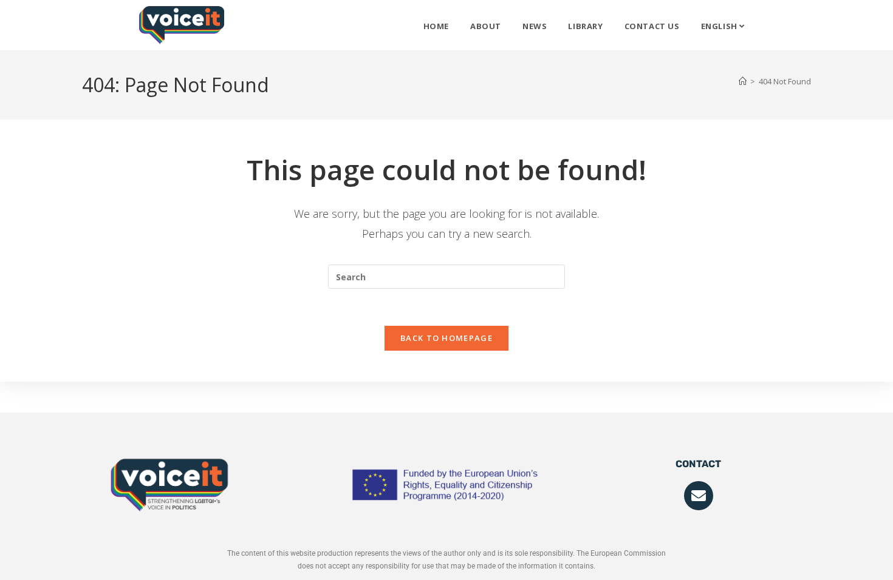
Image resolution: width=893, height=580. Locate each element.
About (485, 26)
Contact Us (652, 26)
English (720, 26)
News (534, 26)
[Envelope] (698, 495)
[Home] (743, 81)
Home (436, 26)
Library (585, 26)
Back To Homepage (446, 337)
